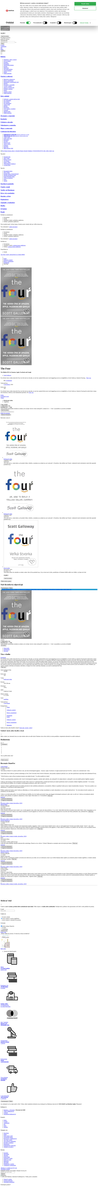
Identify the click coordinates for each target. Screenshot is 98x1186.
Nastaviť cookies (8, 1179)
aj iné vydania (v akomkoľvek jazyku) (11, 920)
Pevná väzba (7, 568)
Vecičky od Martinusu (7, 190)
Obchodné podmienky (9, 1182)
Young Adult (7, 104)
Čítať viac (88, 378)
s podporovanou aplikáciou (19, 245)
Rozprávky (6, 107)
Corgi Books (7, 384)
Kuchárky (4, 119)
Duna (5, 179)
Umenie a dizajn (8, 91)
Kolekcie (6, 145)
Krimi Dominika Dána (9, 176)
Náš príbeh (6, 1154)
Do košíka (3, 645)
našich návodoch (13, 226)
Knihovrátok (7, 1157)
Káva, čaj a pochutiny (8, 193)
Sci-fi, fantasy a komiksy (10, 108)
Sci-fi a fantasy (7, 61)
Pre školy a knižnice (8, 1142)
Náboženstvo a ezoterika (8, 125)
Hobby (5, 90)
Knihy (2, 43)
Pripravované (7, 142)
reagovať (3, 797)
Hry (2, 48)
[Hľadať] (15, 42)
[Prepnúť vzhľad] (1, 53)
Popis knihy (6, 648)
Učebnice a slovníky (7, 122)
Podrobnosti (6, 649)
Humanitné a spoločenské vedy (11, 82)
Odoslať (3, 1173)
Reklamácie (6, 1144)
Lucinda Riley (7, 165)
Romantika (6, 63)
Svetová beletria (7, 70)
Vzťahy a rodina (8, 86)
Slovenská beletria (8, 69)
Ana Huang (6, 161)
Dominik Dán (7, 157)
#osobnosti (3, 657)
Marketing (9, 725)
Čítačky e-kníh (5, 187)
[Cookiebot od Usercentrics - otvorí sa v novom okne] (10, 23)
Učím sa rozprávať (8, 178)
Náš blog (6, 1155)
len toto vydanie (6, 917)
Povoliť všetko (85, 3)
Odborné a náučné (8, 260)
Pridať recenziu (4, 760)
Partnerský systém (8, 1158)
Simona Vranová (5, 852)
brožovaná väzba (8, 679)
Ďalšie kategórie (7, 73)
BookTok (6, 147)
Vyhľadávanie (4, 40)
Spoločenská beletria (9, 65)
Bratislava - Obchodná (9, 1110)
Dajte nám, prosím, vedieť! (25, 727)
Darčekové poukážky (7, 184)
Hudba (3, 205)
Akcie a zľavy (7, 144)
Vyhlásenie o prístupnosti (10, 1165)
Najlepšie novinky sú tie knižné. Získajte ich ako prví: (14, 1170)
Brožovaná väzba (8, 459)
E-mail (2, 909)
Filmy (2, 49)
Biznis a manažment (8, 80)
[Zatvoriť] (1, 904)
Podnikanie (6, 262)
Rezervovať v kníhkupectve (7, 411)
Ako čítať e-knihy (8, 1140)
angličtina (6, 699)
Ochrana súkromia (8, 1180)
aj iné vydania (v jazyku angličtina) (10, 918)
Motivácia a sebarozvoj (9, 79)
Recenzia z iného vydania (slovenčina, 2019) (11, 803)
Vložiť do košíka (4, 410)
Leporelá (6, 110)
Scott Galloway (7, 375)
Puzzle (3, 212)
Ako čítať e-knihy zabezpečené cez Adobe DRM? (13, 254)
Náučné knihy (7, 111)
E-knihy (3, 45)
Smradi (5, 180)
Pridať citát (3, 932)
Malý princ (3, 948)
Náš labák (6, 1162)
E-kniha (4, 927)
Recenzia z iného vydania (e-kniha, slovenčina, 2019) (13, 836)
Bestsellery (6, 140)
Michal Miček (4, 804)
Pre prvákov (7, 102)
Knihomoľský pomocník (10, 1145)
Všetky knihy (7, 137)
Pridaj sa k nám (7, 1159)
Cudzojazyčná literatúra (8, 131)
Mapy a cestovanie (6, 128)
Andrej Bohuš (4, 766)
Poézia (5, 72)
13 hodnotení (9, 380)
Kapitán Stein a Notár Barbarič (11, 174)
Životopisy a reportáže (9, 85)
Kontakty (6, 1153)
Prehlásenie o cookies (9, 1164)
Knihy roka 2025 (8, 138)
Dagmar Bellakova (5, 820)
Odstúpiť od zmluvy (8, 1147)
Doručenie (6, 1133)
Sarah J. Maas (7, 162)
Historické (6, 68)
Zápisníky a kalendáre (8, 202)
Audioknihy (3, 46)
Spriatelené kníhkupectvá (10, 1114)
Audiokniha (5, 929)
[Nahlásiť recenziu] (1, 835)
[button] (49, 406)
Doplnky (3, 50)
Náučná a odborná (6, 76)
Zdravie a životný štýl (9, 87)
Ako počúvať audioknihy (10, 1141)
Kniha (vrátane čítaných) (8, 926)
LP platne (4, 209)
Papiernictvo (5, 199)
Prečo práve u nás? (8, 1136)
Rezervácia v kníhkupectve (10, 1138)
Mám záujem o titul (8, 148)
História (6, 83)
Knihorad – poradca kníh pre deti (12, 99)
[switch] (45, 23)
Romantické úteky (8, 171)
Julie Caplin (6, 158)
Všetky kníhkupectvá (9, 1111)
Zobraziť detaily (84, 22)
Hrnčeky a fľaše (6, 196)
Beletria (3, 56)
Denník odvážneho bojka (10, 175)
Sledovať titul (4, 930)
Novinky (6, 141)
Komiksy (6, 62)
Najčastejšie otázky (8, 1137)
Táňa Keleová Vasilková (10, 163)
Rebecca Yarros (7, 159)
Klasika (5, 66)
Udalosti (6, 1112)
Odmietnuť (85, 8)
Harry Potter (7, 172)
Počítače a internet (8, 89)
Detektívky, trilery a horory (10, 59)
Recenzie (6, 651)
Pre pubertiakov (7, 103)
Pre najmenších (7, 100)
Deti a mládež (5, 96)
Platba (5, 1134)
